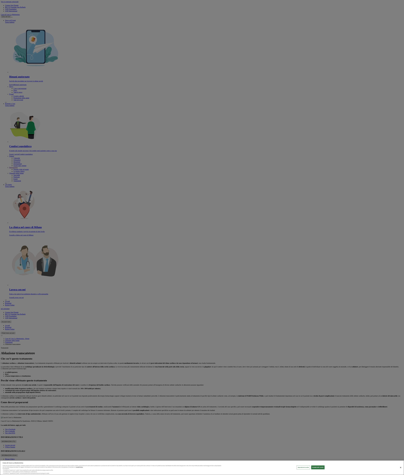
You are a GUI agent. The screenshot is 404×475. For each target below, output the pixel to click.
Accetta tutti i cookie (317, 467)
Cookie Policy (79, 467)
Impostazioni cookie (303, 467)
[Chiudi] (400, 467)
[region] (202, 467)
